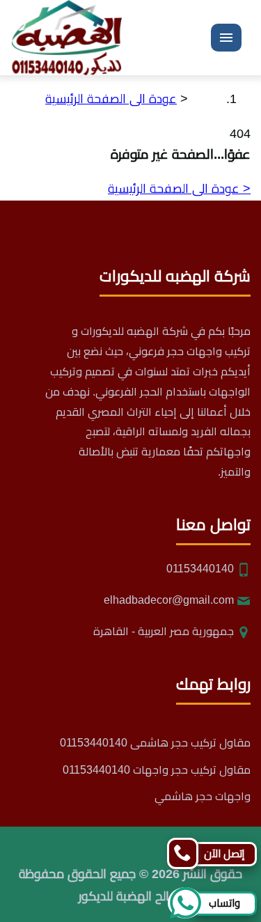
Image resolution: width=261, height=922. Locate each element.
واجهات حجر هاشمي (203, 796)
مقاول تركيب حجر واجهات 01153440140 (157, 770)
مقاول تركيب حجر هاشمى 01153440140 (155, 743)
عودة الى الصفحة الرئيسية (111, 99)
